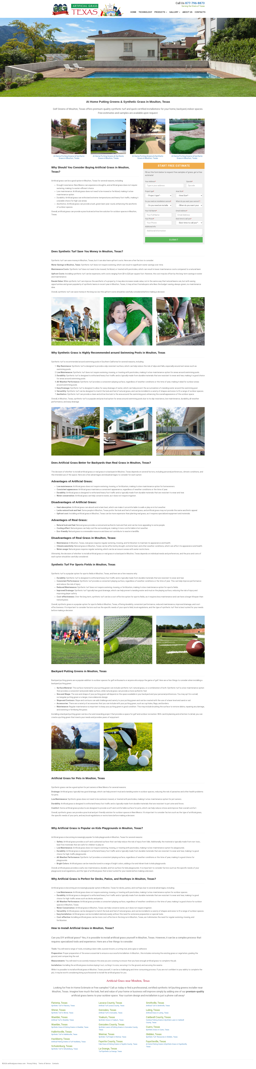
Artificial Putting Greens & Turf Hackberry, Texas (68, 1042)
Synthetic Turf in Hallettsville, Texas (64, 1034)
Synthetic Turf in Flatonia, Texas (63, 1006)
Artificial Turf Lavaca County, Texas (111, 1006)
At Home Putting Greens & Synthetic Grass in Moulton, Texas (69, 157)
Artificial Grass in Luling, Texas (157, 1013)
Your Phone (149, 219)
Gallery (174, 12)
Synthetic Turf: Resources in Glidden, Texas (162, 1037)
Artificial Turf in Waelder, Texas (62, 1020)
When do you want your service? (188, 201)
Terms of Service (44, 1063)
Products (160, 12)
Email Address (181, 211)
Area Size (179, 191)
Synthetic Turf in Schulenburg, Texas (64, 1049)
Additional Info (150, 227)
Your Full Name (151, 211)
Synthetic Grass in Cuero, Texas (157, 1030)
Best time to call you (183, 219)
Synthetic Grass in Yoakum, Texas (111, 1020)
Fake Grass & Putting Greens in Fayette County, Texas (118, 1044)
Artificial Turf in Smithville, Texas (158, 1006)
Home (133, 12)
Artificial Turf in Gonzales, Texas (110, 1013)
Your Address (150, 181)
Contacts (200, 12)
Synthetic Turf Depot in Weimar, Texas (112, 1037)
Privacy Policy (32, 1063)
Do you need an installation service (158, 201)
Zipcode (189, 181)
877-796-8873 (195, 3)
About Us (187, 12)
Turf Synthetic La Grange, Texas (110, 1051)
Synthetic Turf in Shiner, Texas (62, 1013)
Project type (149, 191)
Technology (145, 12)
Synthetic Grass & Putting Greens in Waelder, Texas (69, 1027)
